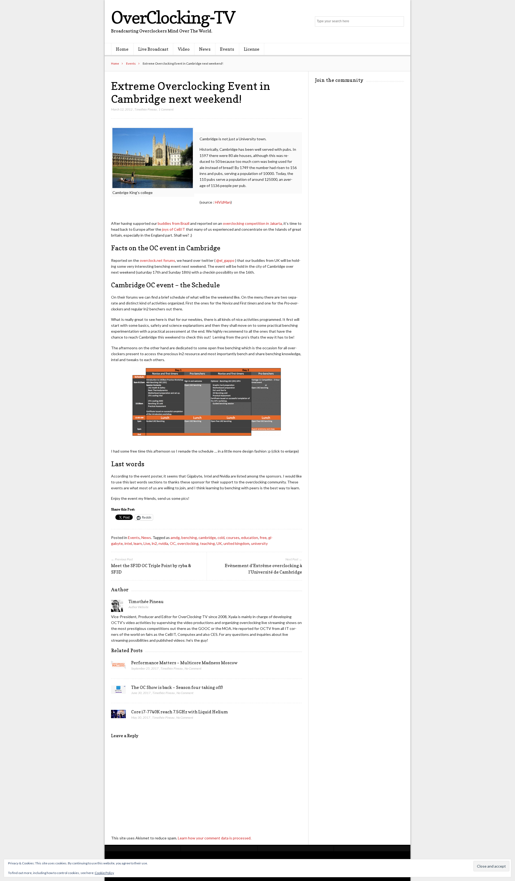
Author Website (138, 607)
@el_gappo (225, 260)
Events (227, 49)
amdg (175, 537)
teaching (207, 543)
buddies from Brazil (173, 223)
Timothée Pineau (145, 109)
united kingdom (236, 543)
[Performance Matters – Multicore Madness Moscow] (118, 666)
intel (128, 543)
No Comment (193, 668)
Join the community (339, 80)
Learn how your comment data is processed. (214, 838)
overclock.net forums (157, 260)
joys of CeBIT (173, 229)
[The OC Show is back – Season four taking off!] (118, 691)
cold (221, 537)
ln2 (154, 543)
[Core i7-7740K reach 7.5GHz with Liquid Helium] (118, 715)
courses (233, 537)
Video (184, 49)
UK (219, 543)
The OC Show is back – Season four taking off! (177, 687)
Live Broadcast (153, 49)
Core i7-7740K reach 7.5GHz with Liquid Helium (179, 711)
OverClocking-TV (173, 17)
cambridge (207, 537)
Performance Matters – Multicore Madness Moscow (184, 662)
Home (122, 49)
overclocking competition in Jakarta (252, 223)
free (263, 537)
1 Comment (166, 109)
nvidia (163, 543)
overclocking (187, 543)
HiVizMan (223, 202)
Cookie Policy (104, 873)
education (249, 537)
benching (189, 537)
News (205, 49)
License (251, 49)
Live (147, 543)
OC (173, 543)
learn (138, 543)
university (259, 543)
